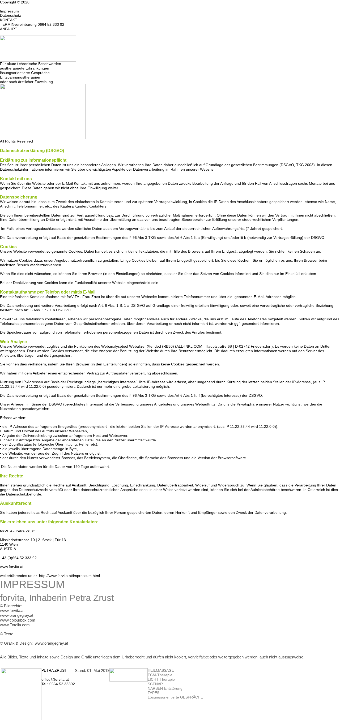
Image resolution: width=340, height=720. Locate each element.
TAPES (153, 693)
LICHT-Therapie (161, 679)
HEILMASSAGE (161, 670)
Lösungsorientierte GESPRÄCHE (175, 697)
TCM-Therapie (160, 675)
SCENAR (155, 684)
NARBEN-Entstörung (165, 688)
